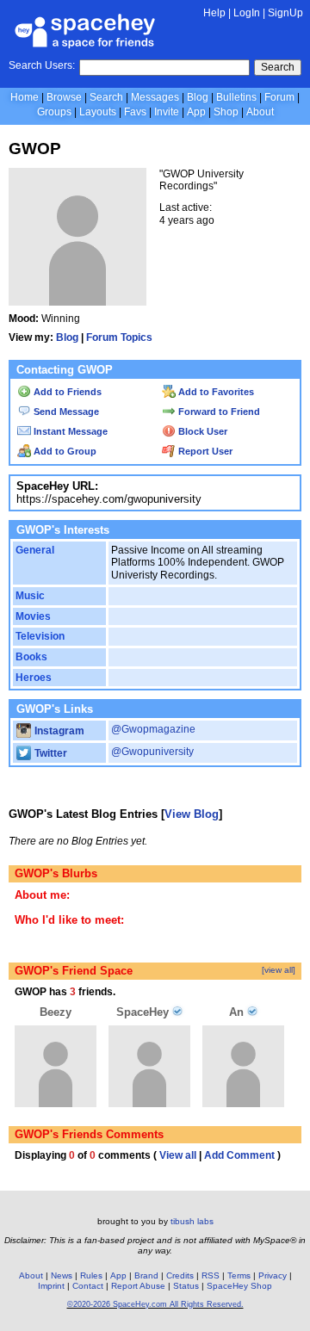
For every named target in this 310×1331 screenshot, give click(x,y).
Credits (180, 1275)
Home (24, 97)
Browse (64, 97)
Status (186, 1286)
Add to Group (63, 451)
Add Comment (239, 1155)
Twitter (49, 753)
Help (214, 13)
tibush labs (192, 1221)
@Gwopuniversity (152, 752)
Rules (91, 1275)
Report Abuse (138, 1286)
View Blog (191, 814)
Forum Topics (119, 337)
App (196, 112)
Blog (197, 97)
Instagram (58, 731)
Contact (87, 1286)
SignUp (285, 13)
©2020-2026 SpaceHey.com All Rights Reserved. (155, 1304)
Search (277, 67)
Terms (239, 1275)
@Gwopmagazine (153, 729)
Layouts (97, 112)
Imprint (51, 1286)
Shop (226, 112)
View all (177, 1155)
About (260, 112)
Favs (135, 112)
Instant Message (69, 431)
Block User (201, 431)
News (61, 1275)
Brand (146, 1275)
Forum (279, 97)
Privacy (272, 1275)
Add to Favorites (215, 392)
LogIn (246, 13)
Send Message (65, 411)
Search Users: (42, 65)
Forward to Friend (218, 411)
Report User (204, 451)
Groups (54, 112)
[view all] (278, 970)
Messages (155, 97)
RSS (211, 1275)
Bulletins (236, 97)
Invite (166, 112)
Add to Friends (66, 392)
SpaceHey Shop (239, 1286)
